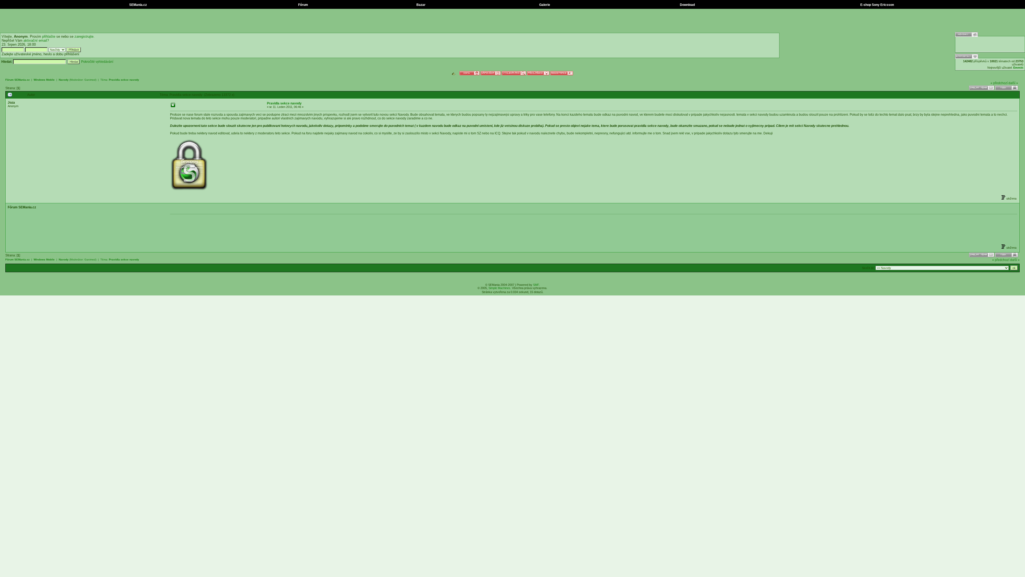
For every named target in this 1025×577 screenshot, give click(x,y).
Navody (64, 79)
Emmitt (1018, 67)
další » (1013, 83)
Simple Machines (499, 288)
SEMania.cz (137, 5)
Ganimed (90, 79)
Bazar (420, 5)
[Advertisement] (512, 21)
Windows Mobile (44, 79)
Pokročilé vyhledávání (97, 62)
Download (687, 5)
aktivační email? (36, 40)
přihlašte (48, 36)
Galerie (544, 5)
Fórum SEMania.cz (17, 79)
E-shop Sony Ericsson (877, 5)
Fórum (302, 5)
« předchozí (999, 83)
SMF (536, 284)
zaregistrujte (83, 36)
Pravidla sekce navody (124, 79)
